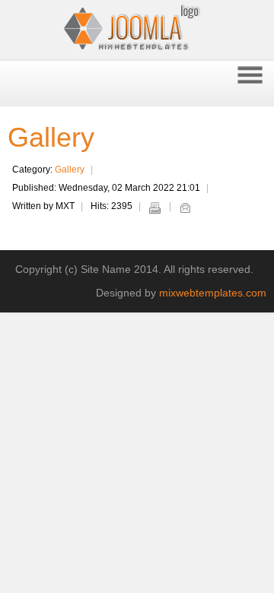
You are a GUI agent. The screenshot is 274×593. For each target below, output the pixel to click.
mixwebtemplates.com (212, 293)
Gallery (51, 137)
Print (154, 207)
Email (185, 207)
